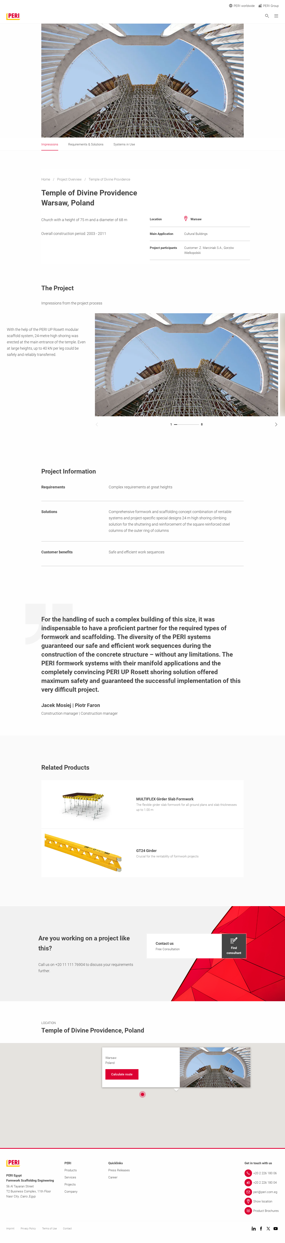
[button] (196, 946)
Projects (70, 1184)
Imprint (10, 1228)
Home (46, 179)
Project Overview (69, 179)
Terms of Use (49, 1228)
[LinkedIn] (254, 1228)
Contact (67, 1228)
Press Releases (119, 1170)
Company (70, 1191)
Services (70, 1177)
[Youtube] (275, 1228)
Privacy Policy (28, 1228)
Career (112, 1177)
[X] (268, 1228)
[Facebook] (261, 1228)
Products (70, 1170)
